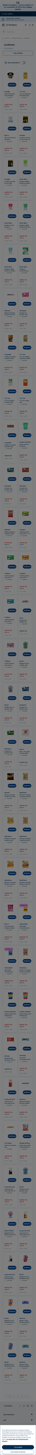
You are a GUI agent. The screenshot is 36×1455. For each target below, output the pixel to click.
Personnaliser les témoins (18, 1452)
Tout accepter (18, 1447)
